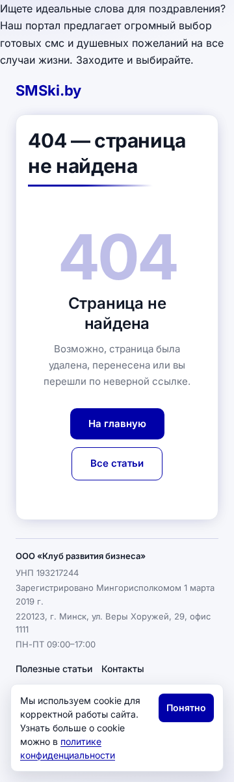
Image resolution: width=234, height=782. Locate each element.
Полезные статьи (54, 668)
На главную (117, 423)
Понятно (186, 707)
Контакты (122, 668)
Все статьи (117, 463)
